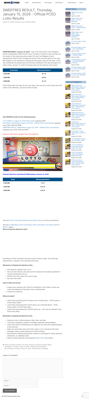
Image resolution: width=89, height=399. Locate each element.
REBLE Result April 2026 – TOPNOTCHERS (78, 26)
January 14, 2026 (42, 174)
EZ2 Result (49, 225)
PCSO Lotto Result (16, 220)
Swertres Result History (34, 220)
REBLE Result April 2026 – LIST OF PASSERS (77, 20)
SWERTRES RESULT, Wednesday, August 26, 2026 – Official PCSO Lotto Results (31, 127)
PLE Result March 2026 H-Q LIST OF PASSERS (78, 74)
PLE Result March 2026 (78, 41)
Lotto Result (58, 2)
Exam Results (72, 2)
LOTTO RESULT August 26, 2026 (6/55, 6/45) (19, 121)
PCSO (41, 338)
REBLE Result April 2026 (77, 13)
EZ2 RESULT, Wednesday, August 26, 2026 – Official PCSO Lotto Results (28, 123)
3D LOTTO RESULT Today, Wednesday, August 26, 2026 (77, 146)
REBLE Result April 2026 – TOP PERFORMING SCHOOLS (77, 34)
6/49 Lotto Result (39, 225)
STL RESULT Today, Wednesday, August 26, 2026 (78, 132)
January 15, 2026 (23, 52)
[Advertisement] (33, 38)
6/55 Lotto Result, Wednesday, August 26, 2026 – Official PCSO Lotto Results (78, 88)
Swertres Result (30, 22)
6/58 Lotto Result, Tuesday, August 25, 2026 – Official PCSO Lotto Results (77, 162)
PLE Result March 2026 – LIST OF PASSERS (78, 48)
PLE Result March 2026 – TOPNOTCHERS (78, 54)
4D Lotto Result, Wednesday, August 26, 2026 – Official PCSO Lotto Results (78, 106)
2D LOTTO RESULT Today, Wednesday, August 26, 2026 (77, 154)
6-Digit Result (14, 225)
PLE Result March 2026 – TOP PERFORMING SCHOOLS (78, 61)
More (81, 2)
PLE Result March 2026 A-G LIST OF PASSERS (78, 68)
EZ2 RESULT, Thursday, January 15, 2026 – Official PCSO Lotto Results (25, 346)
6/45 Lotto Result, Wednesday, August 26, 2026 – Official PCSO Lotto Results (78, 97)
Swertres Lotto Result (35, 344)
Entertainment (36, 2)
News (27, 2)
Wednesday (30, 174)
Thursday (35, 54)
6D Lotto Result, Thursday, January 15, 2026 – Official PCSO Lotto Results (26, 348)
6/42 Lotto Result (26, 225)
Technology (48, 2)
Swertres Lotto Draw (22, 344)
